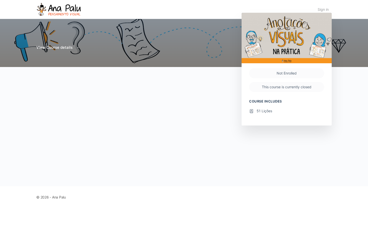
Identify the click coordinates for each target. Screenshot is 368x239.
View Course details (55, 47)
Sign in (323, 9)
